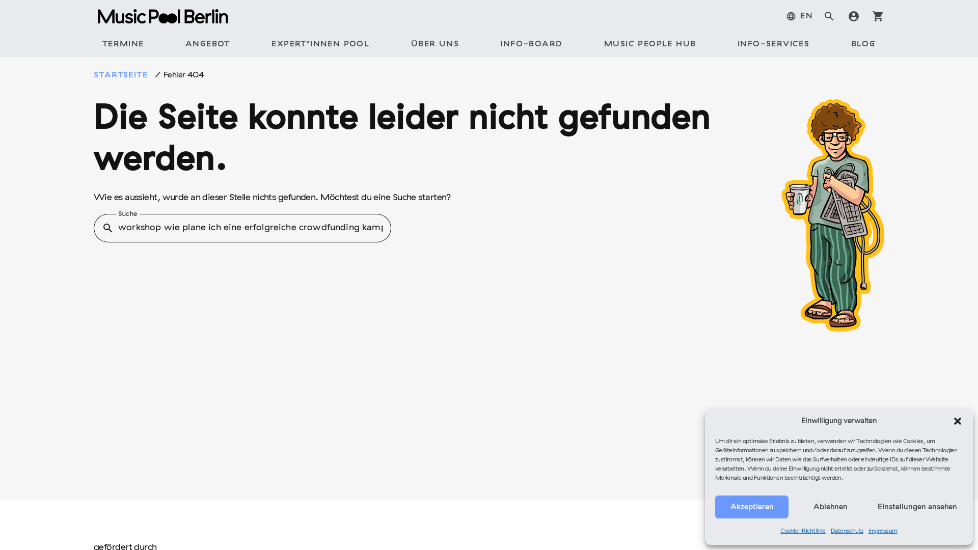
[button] (958, 421)
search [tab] (829, 16)
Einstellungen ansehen (917, 507)
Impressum (883, 531)
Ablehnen (830, 507)
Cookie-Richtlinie (803, 531)
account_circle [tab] (854, 16)
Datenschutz (847, 531)
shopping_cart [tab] (878, 16)
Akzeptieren (752, 507)
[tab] (799, 16)
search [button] (108, 228)
